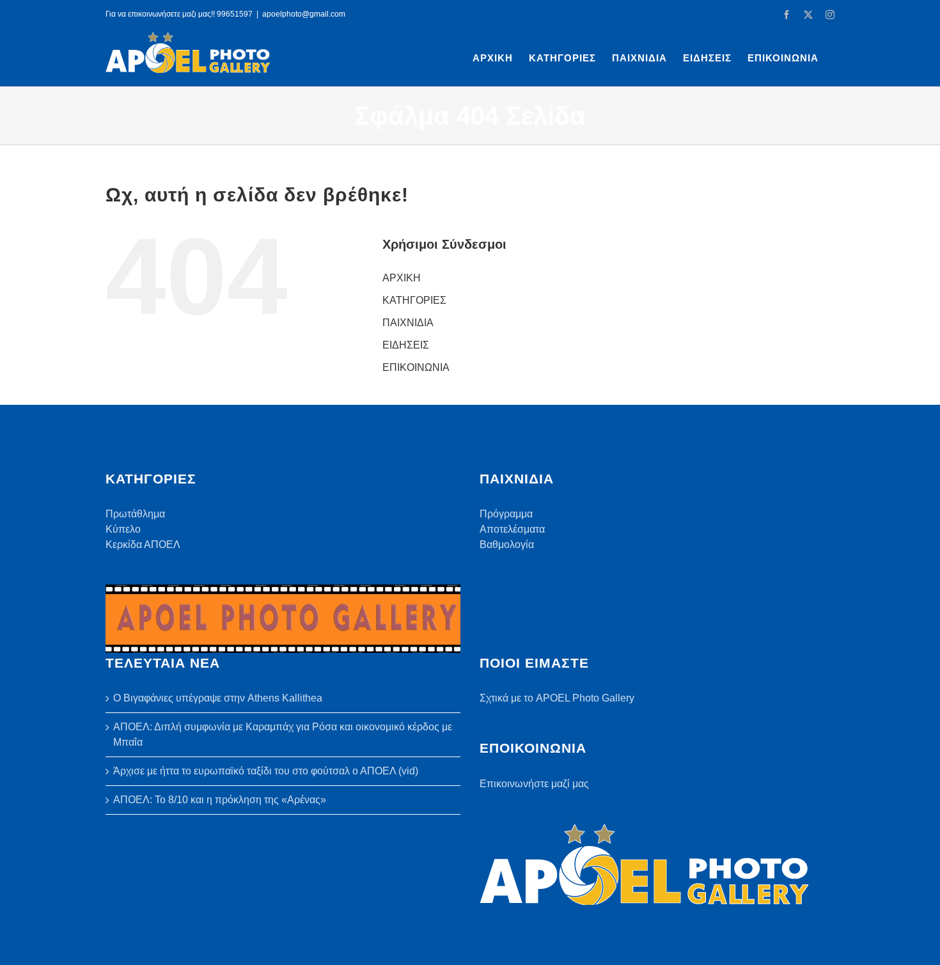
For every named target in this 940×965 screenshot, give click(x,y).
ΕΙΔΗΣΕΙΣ (405, 345)
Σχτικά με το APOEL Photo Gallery (557, 698)
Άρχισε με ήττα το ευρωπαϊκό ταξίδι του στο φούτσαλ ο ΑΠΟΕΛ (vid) (265, 770)
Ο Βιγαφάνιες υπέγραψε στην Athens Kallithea (217, 698)
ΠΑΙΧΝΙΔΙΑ (408, 322)
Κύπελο (123, 529)
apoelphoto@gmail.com (303, 14)
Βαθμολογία (507, 544)
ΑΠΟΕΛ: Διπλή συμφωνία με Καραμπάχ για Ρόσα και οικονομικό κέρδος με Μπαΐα (282, 734)
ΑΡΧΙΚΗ (401, 277)
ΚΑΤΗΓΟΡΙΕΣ (414, 300)
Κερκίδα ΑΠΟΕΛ (143, 544)
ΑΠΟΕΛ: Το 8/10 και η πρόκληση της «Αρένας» (219, 799)
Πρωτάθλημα (135, 513)
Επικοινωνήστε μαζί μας (534, 783)
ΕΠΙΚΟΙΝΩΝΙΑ (416, 367)
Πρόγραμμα (506, 513)
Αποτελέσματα (512, 529)
